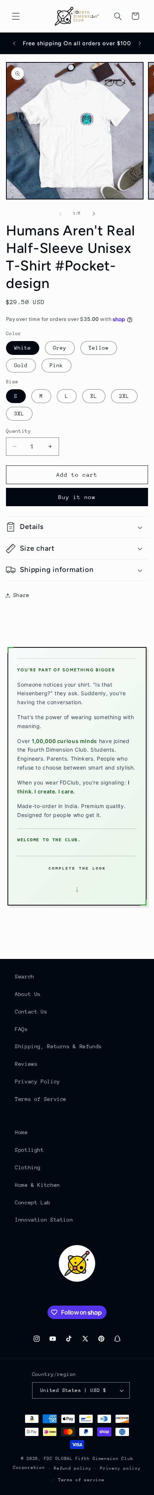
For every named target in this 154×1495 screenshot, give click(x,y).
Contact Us (31, 1012)
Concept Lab (32, 1202)
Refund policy (73, 1468)
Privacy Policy (37, 1081)
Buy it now (77, 497)
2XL (124, 396)
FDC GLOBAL (58, 1458)
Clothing (28, 1167)
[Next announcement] (140, 43)
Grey (60, 348)
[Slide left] (60, 213)
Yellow (99, 348)
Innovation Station (44, 1220)
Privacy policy (120, 1468)
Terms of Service (41, 1099)
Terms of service (81, 1479)
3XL (19, 414)
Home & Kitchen (37, 1185)
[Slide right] (94, 213)
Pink (56, 365)
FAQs (21, 1029)
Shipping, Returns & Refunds (58, 1046)
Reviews (26, 1064)
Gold (21, 365)
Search (24, 976)
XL (93, 396)
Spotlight (29, 1150)
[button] (15, 16)
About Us (28, 994)
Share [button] (21, 595)
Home (21, 1132)
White (22, 348)
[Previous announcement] (14, 43)
